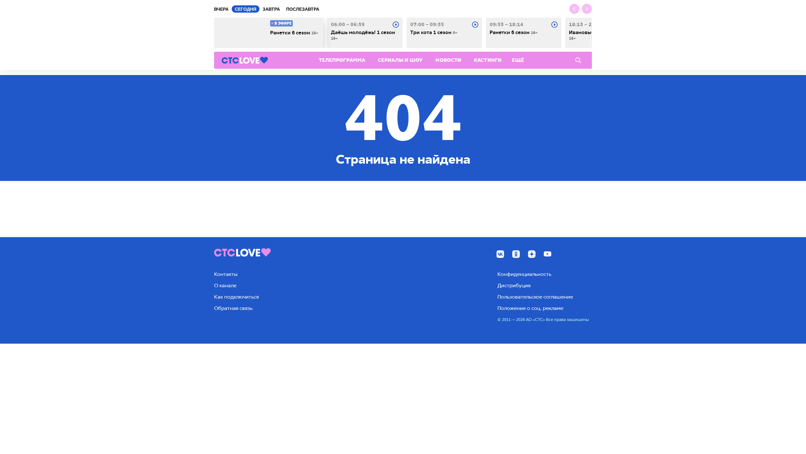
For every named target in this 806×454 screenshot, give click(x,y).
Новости (448, 60)
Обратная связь (233, 308)
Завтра (271, 9)
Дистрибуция (514, 285)
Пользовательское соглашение (535, 297)
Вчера (221, 9)
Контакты (225, 274)
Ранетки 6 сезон (294, 33)
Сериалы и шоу (400, 60)
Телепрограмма (342, 60)
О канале (225, 285)
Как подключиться (236, 297)
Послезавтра (302, 9)
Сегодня (245, 9)
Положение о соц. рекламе (530, 308)
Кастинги (488, 60)
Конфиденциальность (524, 274)
